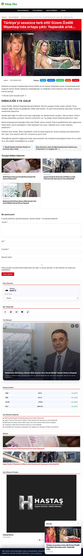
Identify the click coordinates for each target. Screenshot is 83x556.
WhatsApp (60, 80)
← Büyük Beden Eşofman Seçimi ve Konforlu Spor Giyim (16, 148)
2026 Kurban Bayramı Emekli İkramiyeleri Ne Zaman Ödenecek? (24, 418)
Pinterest (75, 80)
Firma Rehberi (37, 10)
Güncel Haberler (23, 10)
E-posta (5, 249)
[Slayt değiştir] (37, 540)
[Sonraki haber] (77, 326)
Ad (3, 241)
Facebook (51, 80)
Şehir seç (8, 294)
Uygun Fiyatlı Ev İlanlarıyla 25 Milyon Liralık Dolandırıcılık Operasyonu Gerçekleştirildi (30, 420)
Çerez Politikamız (36, 553)
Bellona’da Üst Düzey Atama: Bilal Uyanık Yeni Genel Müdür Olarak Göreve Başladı (30, 422)
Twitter (43, 80)
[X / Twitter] (11, 312)
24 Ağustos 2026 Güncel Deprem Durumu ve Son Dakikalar (23, 424)
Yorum (5, 222)
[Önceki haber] (72, 326)
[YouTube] (22, 312)
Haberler (4, 17)
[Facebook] (5, 312)
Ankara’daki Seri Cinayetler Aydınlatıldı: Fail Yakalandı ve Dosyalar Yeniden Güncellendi (31, 427)
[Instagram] (16, 312)
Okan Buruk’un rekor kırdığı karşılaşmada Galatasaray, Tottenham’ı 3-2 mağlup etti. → (56, 148)
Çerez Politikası (51, 10)
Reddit (68, 80)
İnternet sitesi (7, 257)
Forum (63, 10)
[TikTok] (28, 312)
